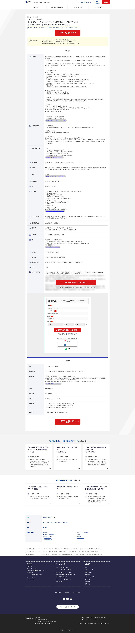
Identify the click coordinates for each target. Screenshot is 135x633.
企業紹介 (87, 564)
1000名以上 (79, 536)
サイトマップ (30, 579)
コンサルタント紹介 (90, 577)
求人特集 (29, 566)
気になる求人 (97, 3)
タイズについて (78, 7)
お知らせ (87, 584)
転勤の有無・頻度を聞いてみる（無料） (55, 176)
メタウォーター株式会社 (34, 19)
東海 (44, 522)
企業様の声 (59, 581)
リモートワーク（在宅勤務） (83, 532)
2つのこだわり (89, 572)
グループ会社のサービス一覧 (67, 607)
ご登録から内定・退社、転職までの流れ (37, 570)
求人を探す (36, 7)
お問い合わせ (76, 592)
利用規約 (81, 623)
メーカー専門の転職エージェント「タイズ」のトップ (37, 548)
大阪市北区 (65, 522)
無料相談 (106, 2)
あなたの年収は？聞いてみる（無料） (55, 211)
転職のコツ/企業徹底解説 (57, 7)
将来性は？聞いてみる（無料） (53, 383)
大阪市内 (60, 522)
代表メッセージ (89, 569)
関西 (51, 522)
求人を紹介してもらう (32, 568)
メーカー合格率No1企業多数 (63, 569)
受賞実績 (29, 564)
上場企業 (79, 534)
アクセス (87, 579)
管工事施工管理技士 (48, 539)
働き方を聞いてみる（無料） (53, 247)
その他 (45, 527)
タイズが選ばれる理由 (62, 567)
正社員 (45, 532)
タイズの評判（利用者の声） (63, 579)
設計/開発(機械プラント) (49, 517)
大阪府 (55, 522)
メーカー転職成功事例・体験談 (35, 574)
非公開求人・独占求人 (62, 577)
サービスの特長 (60, 564)
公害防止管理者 (47, 538)
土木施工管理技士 (80, 538)
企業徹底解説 (30, 572)
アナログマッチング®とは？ (63, 572)
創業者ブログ (88, 581)
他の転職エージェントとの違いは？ (65, 574)
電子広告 (67, 592)
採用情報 (57, 592)
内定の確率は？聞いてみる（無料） (54, 157)
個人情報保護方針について (91, 623)
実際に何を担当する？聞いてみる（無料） (56, 120)
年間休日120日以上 (48, 536)
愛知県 (47, 522)
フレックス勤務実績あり (49, 534)
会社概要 (87, 574)
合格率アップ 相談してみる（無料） (67, 32)
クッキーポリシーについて (104, 623)
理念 (86, 567)
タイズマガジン (99, 7)
